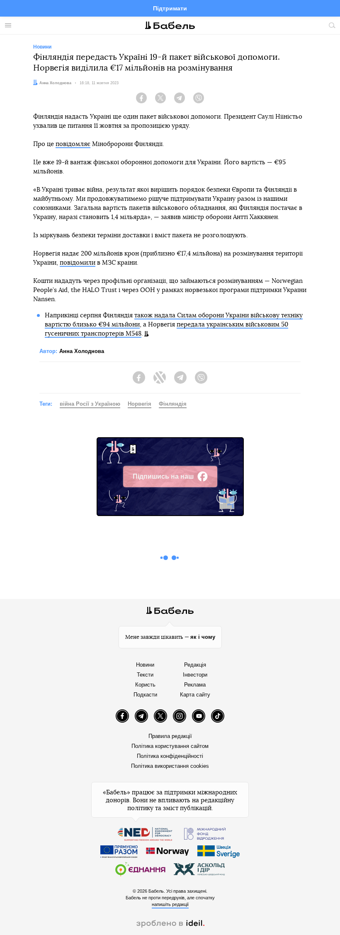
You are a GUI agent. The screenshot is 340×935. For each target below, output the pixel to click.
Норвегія (139, 404)
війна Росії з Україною (90, 404)
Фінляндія (173, 404)
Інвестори (195, 675)
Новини (145, 665)
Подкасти (145, 695)
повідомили (77, 263)
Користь (145, 685)
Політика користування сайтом (170, 746)
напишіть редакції (170, 904)
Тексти (145, 675)
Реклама (195, 685)
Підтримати (170, 8)
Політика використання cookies (170, 766)
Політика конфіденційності (170, 756)
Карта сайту (195, 695)
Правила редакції (170, 736)
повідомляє (73, 144)
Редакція (195, 665)
